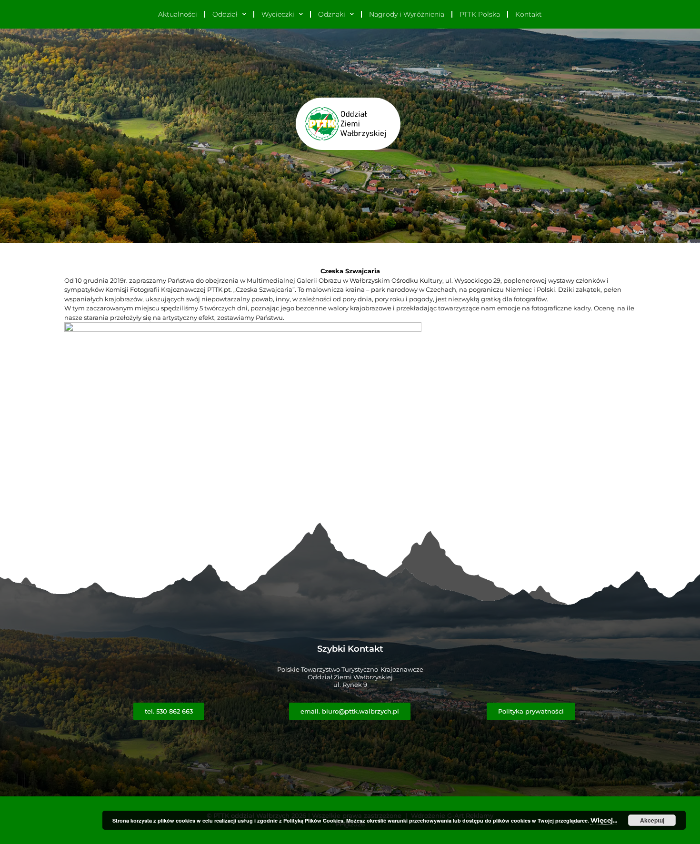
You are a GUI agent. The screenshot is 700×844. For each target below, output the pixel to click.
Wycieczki (277, 14)
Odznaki (331, 14)
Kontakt (528, 14)
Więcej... (603, 820)
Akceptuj (652, 820)
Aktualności (177, 14)
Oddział (225, 14)
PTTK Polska (480, 14)
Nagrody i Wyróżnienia (406, 14)
